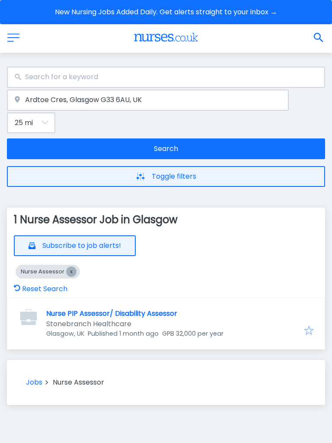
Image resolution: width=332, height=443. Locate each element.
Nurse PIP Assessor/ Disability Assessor (111, 313)
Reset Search (44, 289)
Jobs (34, 382)
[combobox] (166, 77)
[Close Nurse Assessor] (71, 271)
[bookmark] (308, 331)
